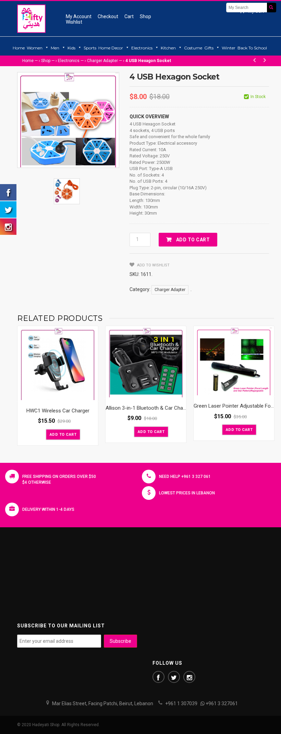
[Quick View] (91, 395)
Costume (193, 47)
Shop (145, 16)
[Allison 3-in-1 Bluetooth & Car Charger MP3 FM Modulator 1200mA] (145, 362)
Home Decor (110, 47)
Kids (71, 47)
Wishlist (74, 22)
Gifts (208, 47)
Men (55, 47)
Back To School (252, 47)
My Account (78, 16)
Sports (90, 47)
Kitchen (168, 47)
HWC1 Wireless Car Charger (57, 411)
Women (34, 47)
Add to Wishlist (153, 265)
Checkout (108, 16)
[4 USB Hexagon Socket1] (67, 191)
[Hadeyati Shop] (31, 18)
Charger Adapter (102, 60)
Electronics (141, 47)
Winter (228, 47)
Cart (129, 16)
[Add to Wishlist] (40, 434)
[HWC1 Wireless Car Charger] (57, 364)
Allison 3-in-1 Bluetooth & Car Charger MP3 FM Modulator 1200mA (181, 408)
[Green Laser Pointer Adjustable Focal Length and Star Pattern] (233, 361)
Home (19, 47)
